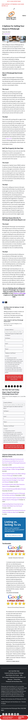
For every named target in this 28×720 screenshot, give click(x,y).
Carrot (4, 703)
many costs (8, 138)
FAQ (21, 675)
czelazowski (7, 33)
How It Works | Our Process (12, 675)
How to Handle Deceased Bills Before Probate (14, 489)
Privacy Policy (17, 679)
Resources (10, 679)
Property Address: (9, 329)
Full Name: (8, 338)
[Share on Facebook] (3, 302)
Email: (7, 343)
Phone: (7, 349)
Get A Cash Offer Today (14, 1)
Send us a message (19, 293)
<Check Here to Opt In (11, 357)
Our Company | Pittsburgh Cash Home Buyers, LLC (13, 5)
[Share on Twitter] (6, 302)
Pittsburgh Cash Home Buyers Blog (14, 681)
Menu (24, 15)
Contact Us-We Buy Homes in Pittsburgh (14, 673)
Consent (7, 356)
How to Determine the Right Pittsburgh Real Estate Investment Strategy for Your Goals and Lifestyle (13, 480)
